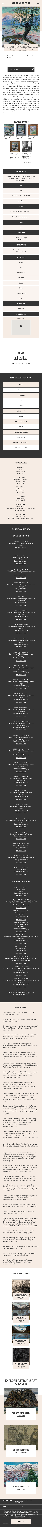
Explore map (21, 1489)
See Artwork (21, 1416)
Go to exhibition (21, 1452)
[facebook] (16, 358)
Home (9, 56)
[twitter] (20, 358)
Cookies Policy (20, 1516)
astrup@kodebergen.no (20, 1506)
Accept (21, 1521)
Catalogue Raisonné (18, 56)
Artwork (14, 69)
